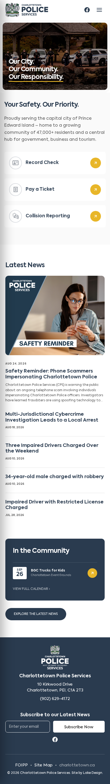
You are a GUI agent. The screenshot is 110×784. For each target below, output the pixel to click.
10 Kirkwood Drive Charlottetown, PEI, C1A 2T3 (55, 687)
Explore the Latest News (36, 614)
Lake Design (92, 773)
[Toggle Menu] (99, 10)
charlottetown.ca (77, 765)
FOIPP (21, 765)
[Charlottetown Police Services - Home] (26, 10)
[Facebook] (87, 10)
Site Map (43, 765)
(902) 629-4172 (55, 699)
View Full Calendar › (31, 589)
